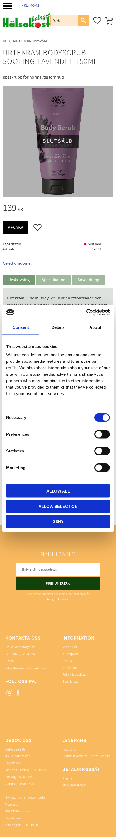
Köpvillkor (69, 668)
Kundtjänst (70, 654)
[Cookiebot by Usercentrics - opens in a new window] (86, 312)
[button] (7, 6)
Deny (58, 521)
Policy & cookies (74, 674)
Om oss (67, 661)
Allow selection (58, 506)
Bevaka (15, 228)
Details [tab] (58, 327)
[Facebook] (18, 693)
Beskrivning (19, 280)
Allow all (58, 491)
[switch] (102, 434)
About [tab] (95, 327)
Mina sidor (69, 647)
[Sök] (83, 20)
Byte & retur (71, 681)
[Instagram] (9, 693)
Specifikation (54, 280)
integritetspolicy (57, 599)
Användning (88, 280)
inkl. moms (29, 5)
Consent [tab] (21, 327)
